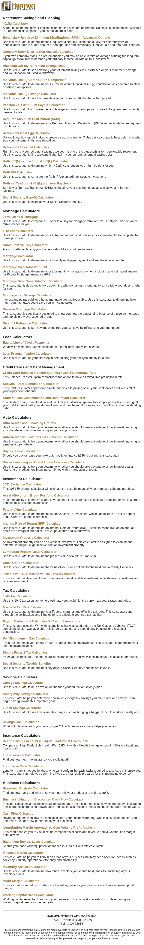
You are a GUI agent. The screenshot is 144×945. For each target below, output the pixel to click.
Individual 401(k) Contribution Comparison (34, 80)
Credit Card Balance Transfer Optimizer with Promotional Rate (49, 373)
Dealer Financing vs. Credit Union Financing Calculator (44, 462)
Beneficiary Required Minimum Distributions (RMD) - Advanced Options (56, 37)
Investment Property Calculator (26, 537)
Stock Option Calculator (21, 563)
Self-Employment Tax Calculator (27, 638)
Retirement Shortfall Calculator (26, 147)
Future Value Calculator (20, 509)
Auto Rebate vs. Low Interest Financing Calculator (40, 437)
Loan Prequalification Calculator (27, 353)
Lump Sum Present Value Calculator (30, 552)
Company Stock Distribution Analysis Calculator (39, 51)
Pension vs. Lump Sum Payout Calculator (34, 105)
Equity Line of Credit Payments (26, 342)
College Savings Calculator (23, 683)
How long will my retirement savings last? (34, 66)
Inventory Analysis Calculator (25, 867)
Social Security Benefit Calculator (28, 197)
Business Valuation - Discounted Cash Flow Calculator (43, 799)
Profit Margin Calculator (21, 881)
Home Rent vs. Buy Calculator (25, 245)
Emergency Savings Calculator (26, 694)
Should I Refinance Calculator (25, 323)
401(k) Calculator (15, 23)
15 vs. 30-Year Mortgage (20, 217)
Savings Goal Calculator (21, 722)
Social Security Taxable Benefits (27, 663)
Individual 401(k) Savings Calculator (29, 94)
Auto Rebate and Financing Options (29, 423)
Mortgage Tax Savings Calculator (27, 295)
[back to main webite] (18, 9)
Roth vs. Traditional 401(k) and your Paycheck (37, 183)
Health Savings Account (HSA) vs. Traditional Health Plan (45, 741)
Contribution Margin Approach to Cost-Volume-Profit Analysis (49, 827)
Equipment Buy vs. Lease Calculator (30, 841)
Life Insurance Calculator (21, 755)
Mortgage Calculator (18, 256)
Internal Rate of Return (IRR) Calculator (32, 523)
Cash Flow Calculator (19, 813)
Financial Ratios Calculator (23, 853)
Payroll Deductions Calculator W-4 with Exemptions (41, 621)
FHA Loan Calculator (18, 231)
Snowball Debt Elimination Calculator (31, 384)
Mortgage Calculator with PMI (25, 267)
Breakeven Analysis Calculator (25, 788)
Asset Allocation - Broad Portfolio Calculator (36, 495)
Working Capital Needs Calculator (28, 895)
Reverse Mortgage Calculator (24, 309)
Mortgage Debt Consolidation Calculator (33, 281)
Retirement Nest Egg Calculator (26, 133)
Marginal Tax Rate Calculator (24, 607)
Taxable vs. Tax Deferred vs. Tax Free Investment (39, 574)
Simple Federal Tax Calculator (25, 652)
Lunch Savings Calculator (22, 708)
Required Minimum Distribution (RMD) (31, 119)
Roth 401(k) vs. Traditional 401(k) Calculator (35, 161)
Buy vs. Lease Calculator (21, 451)
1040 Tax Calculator (17, 596)
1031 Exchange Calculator (22, 484)
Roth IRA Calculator (17, 172)
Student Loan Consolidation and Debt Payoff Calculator (44, 398)
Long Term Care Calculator (23, 766)
